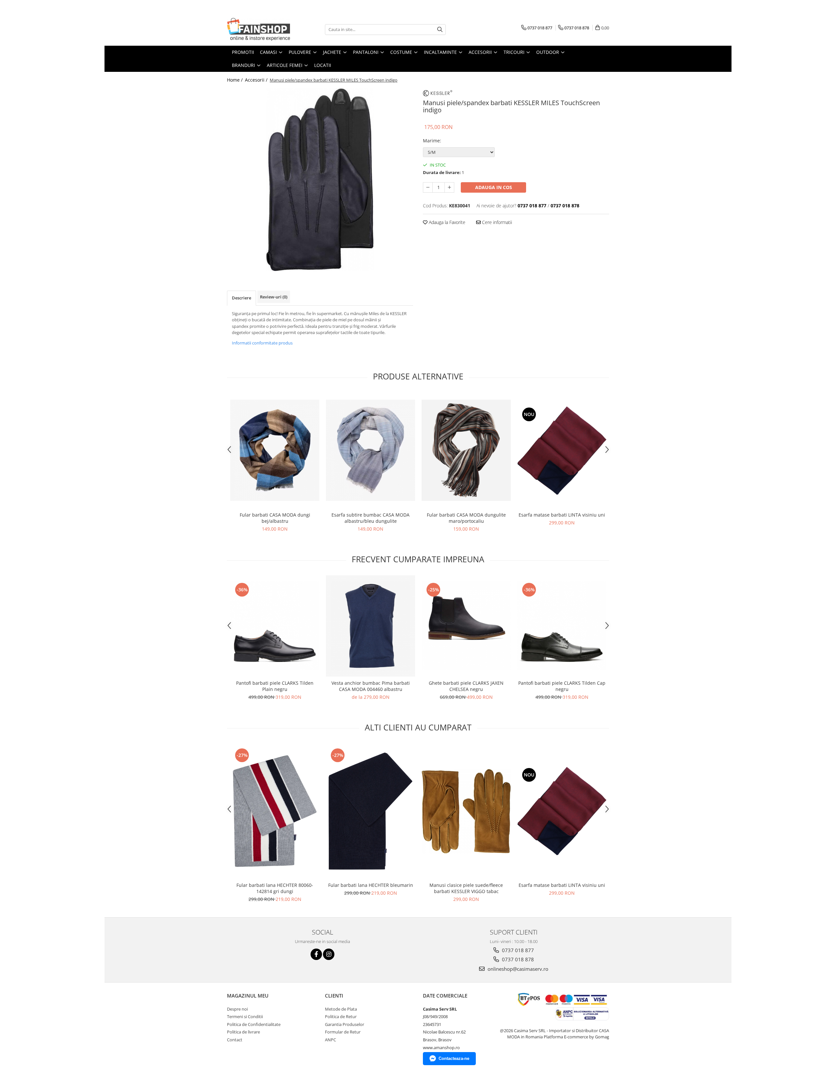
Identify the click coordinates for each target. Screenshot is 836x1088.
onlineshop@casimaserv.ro (517, 969)
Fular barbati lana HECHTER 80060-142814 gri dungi (274, 888)
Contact (234, 1040)
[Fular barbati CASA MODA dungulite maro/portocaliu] (466, 450)
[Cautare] (440, 29)
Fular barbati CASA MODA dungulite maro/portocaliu (466, 518)
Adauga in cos (493, 187)
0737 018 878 (517, 959)
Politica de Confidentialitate (254, 1024)
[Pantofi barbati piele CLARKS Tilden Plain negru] (274, 625)
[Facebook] (316, 954)
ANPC (330, 1040)
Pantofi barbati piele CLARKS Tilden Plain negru (275, 686)
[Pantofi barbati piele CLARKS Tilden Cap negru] (561, 625)
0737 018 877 (517, 950)
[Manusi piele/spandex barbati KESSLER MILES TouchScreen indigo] (320, 179)
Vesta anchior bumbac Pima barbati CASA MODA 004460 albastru (370, 686)
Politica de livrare (243, 1032)
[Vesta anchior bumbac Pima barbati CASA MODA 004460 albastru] (370, 626)
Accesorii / (257, 80)
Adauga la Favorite (446, 222)
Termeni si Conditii (245, 1016)
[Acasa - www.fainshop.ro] (259, 29)
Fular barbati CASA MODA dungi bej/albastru (275, 518)
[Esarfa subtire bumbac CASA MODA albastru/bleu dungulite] (370, 450)
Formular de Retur (343, 1032)
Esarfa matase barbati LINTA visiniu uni (562, 515)
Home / (235, 80)
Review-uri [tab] (273, 297)
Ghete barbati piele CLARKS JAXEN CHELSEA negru (466, 686)
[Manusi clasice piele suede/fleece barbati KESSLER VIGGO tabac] (466, 811)
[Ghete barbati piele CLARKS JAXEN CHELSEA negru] (466, 625)
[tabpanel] (320, 179)
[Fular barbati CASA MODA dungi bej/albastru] (274, 450)
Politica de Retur (341, 1016)
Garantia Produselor (344, 1024)
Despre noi (237, 1009)
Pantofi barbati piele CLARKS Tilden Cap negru (561, 686)
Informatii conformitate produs (262, 343)
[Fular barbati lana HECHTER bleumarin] (370, 811)
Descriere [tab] (241, 298)
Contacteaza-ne (454, 1058)
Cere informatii (496, 222)
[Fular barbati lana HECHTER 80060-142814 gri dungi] (274, 811)
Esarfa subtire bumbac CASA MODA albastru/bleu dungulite (370, 518)
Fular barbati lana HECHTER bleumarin (370, 885)
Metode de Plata (341, 1009)
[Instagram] (328, 954)
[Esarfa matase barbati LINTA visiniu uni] (561, 450)
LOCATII (322, 65)
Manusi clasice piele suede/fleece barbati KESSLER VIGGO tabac (466, 888)
